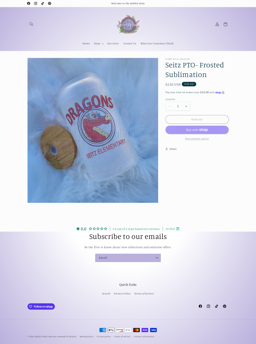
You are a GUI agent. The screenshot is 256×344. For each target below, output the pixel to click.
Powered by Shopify (66, 336)
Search (106, 293)
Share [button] (173, 148)
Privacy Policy (122, 293)
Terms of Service (144, 293)
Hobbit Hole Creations (45, 336)
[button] (32, 24)
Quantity (170, 99)
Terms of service (122, 336)
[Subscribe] (157, 258)
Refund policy (86, 336)
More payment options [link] (197, 138)
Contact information (144, 336)
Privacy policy (104, 336)
